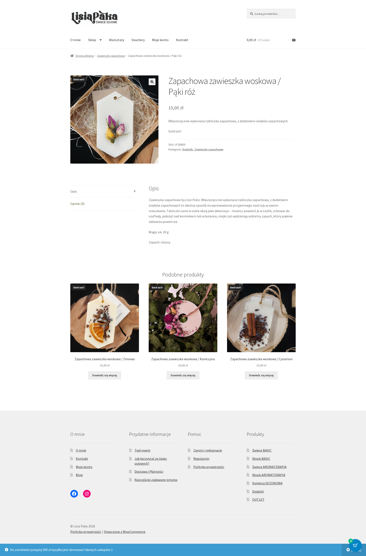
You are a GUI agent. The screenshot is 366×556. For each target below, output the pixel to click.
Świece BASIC (262, 450)
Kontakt (182, 40)
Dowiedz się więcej (104, 375)
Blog (79, 475)
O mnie (75, 40)
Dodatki (187, 149)
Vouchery (138, 40)
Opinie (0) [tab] (77, 204)
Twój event (142, 450)
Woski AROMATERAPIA (268, 475)
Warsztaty (116, 40)
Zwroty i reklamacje (207, 450)
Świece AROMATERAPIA (269, 467)
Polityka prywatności (208, 467)
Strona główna (84, 56)
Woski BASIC (261, 458)
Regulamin (201, 458)
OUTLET (258, 499)
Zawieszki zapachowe (111, 56)
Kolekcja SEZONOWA (267, 483)
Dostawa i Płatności (148, 471)
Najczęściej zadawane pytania (155, 480)
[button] (152, 81)
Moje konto (160, 40)
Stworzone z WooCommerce (124, 532)
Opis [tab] (73, 191)
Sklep (92, 40)
